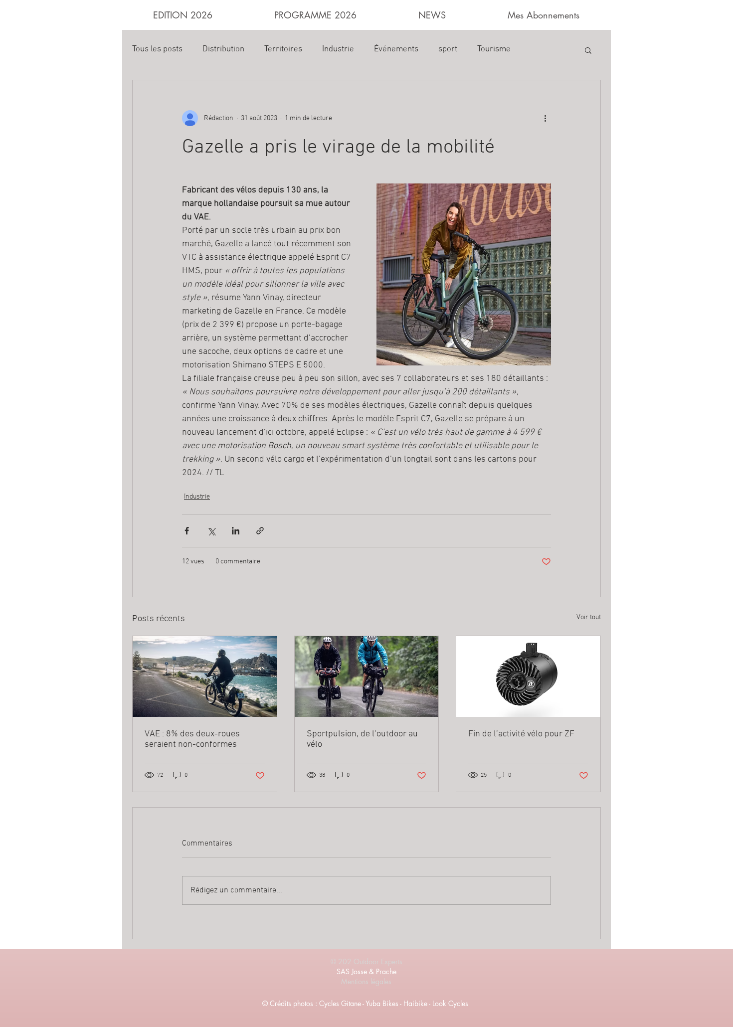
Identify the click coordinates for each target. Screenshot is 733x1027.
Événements (396, 49)
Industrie (338, 49)
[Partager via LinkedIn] (235, 530)
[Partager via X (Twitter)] (211, 530)
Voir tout (588, 617)
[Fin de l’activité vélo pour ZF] (528, 676)
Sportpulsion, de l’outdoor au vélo (362, 739)
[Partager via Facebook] (186, 530)
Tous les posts (157, 49)
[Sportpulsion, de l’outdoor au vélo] (367, 676)
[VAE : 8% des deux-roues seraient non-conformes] (205, 676)
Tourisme (494, 49)
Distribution (223, 49)
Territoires (283, 49)
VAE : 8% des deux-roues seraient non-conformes (192, 739)
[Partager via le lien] (260, 530)
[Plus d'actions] (545, 118)
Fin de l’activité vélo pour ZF (521, 734)
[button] (588, 50)
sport (447, 49)
